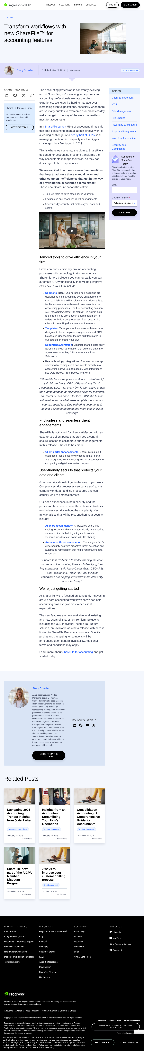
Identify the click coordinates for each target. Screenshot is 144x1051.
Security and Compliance (119, 147)
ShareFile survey (55, 126)
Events (42, 942)
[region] (72, 1042)
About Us (8, 1011)
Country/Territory (120, 198)
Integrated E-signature (124, 124)
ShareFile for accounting (77, 652)
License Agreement (132, 1020)
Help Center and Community (52, 931)
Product (50, 5)
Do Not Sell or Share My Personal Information (115, 1027)
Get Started (130, 5)
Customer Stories (47, 952)
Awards (18, 1011)
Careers (63, 1011)
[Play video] (72, 230)
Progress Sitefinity (133, 1033)
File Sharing (118, 118)
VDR (114, 104)
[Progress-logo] (14, 995)
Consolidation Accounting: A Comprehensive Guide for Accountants (88, 817)
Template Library (12, 962)
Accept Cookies (102, 1042)
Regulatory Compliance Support (19, 942)
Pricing (78, 5)
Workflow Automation (130, 70)
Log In (112, 5)
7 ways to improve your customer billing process (53, 874)
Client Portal (10, 931)
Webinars (43, 947)
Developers (44, 967)
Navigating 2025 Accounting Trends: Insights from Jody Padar (19, 815)
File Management (121, 111)
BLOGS (9, 17)
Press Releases (32, 1011)
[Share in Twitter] (24, 95)
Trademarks (8, 1028)
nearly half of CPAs (82, 135)
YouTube (117, 938)
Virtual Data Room (82, 957)
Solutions (64, 5)
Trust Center (102, 1020)
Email (115, 185)
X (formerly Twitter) (122, 944)
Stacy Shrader (25, 70)
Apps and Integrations (124, 131)
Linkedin (117, 932)
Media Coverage (49, 1011)
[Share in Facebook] (15, 95)
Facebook (117, 950)
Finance (78, 936)
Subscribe (124, 212)
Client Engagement (122, 97)
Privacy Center (115, 1020)
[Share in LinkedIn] (7, 95)
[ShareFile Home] (17, 5)
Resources (90, 5)
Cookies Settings (129, 1042)
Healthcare (79, 947)
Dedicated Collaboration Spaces (19, 957)
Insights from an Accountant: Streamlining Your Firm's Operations (54, 817)
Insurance (78, 942)
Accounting (79, 931)
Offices (73, 1011)
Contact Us (44, 977)
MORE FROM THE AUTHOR (49, 755)
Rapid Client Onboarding (15, 952)
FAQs (42, 957)
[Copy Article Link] (32, 95)
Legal (76, 952)
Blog (41, 936)
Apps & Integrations (48, 962)
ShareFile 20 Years (48, 972)
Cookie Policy (38, 1045)
